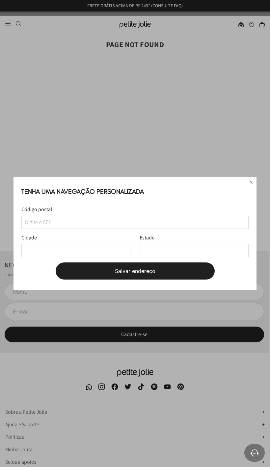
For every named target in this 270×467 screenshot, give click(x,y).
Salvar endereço (135, 271)
